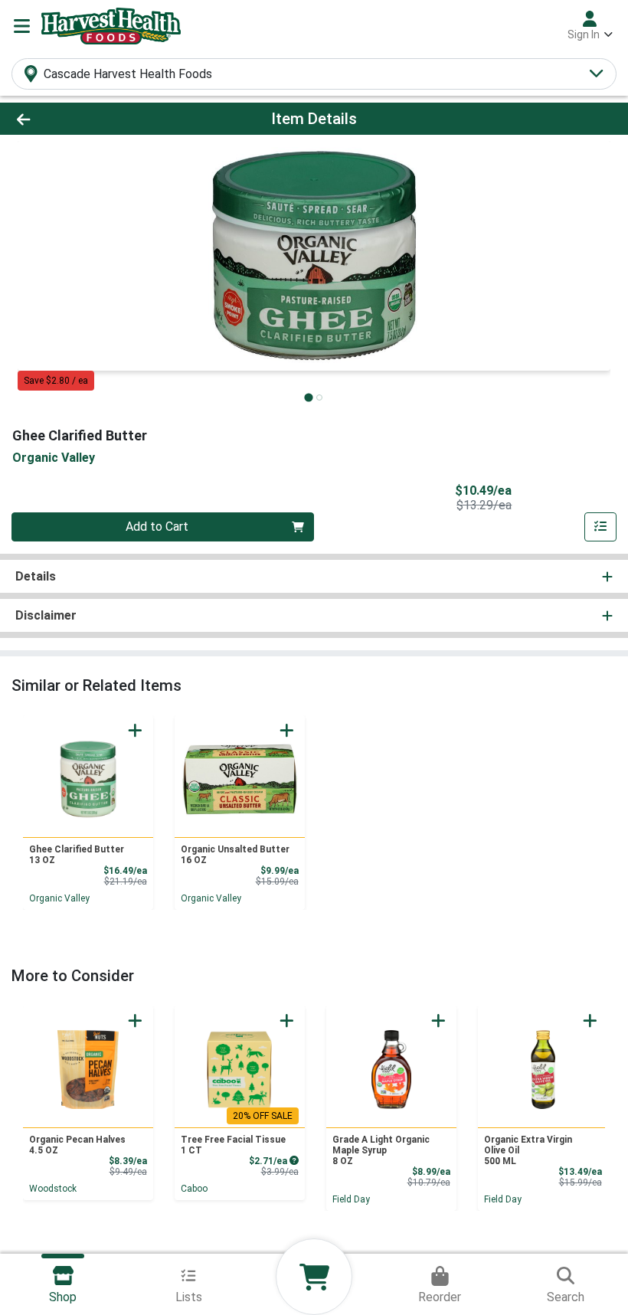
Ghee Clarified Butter (76, 854)
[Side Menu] (22, 26)
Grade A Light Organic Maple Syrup (381, 1150)
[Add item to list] (600, 526)
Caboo (194, 1188)
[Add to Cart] (135, 730)
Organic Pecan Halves (77, 1145)
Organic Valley (59, 898)
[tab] (308, 397)
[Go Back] (87, 119)
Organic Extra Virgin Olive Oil (528, 1150)
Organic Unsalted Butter (235, 854)
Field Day (351, 1199)
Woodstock (53, 1188)
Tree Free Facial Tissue (233, 1145)
